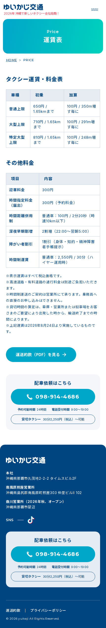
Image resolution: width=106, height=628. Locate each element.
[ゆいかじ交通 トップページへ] (32, 7)
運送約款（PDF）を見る (38, 354)
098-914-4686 (57, 396)
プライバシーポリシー (48, 610)
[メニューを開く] (94, 9)
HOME (11, 60)
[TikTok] (31, 520)
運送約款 (13, 610)
